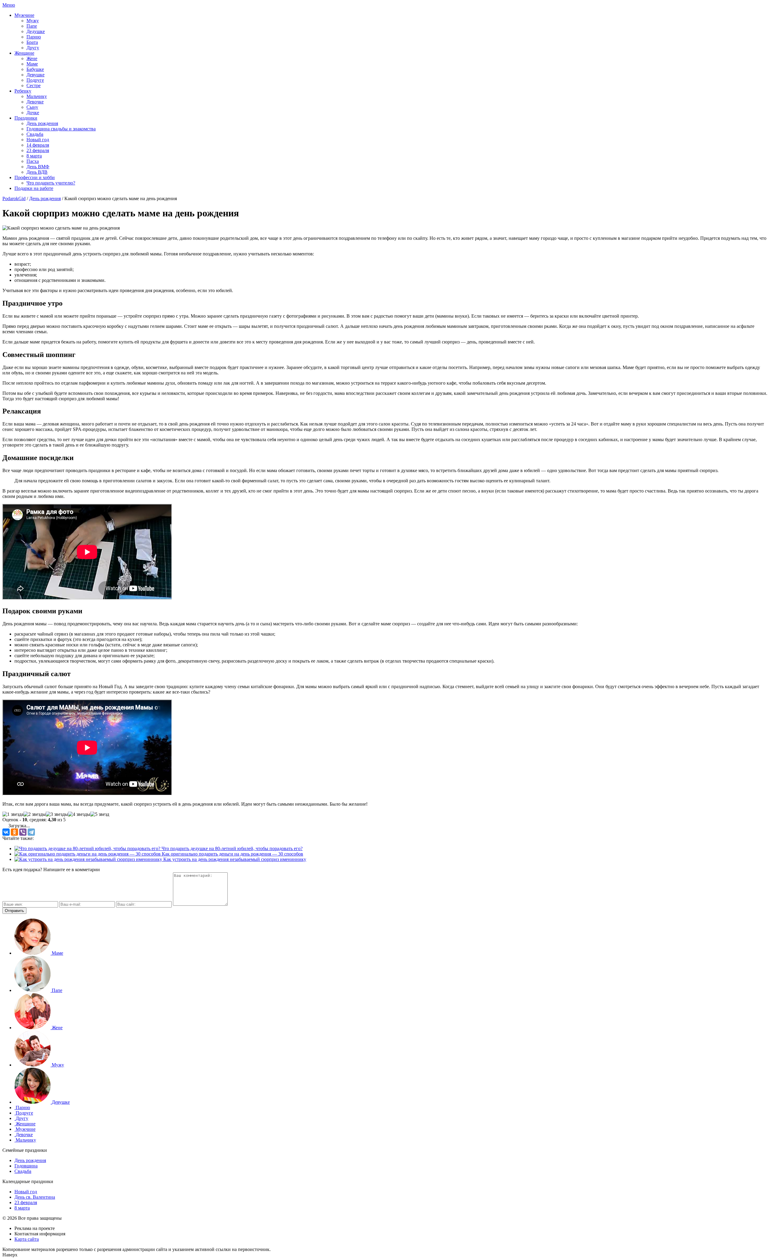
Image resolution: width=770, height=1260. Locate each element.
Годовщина (26, 1165)
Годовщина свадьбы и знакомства (61, 128)
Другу (32, 47)
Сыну (32, 107)
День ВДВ (37, 172)
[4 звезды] (79, 814)
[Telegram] (31, 832)
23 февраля (37, 150)
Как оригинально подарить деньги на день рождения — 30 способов (232, 853)
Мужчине (24, 15)
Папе (31, 26)
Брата (32, 42)
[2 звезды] (34, 814)
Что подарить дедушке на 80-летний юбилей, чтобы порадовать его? (231, 848)
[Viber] (22, 832)
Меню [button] (8, 5)
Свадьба (34, 134)
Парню (33, 36)
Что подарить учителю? (50, 182)
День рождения (42, 123)
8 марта (34, 155)
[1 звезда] (12, 814)
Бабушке (35, 69)
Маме (32, 63)
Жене (31, 58)
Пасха (32, 161)
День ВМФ (37, 166)
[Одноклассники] (14, 832)
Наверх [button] (9, 1254)
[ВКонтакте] (6, 832)
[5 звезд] (99, 814)
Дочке (32, 112)
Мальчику (36, 96)
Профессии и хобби (34, 177)
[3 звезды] (57, 814)
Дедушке (35, 31)
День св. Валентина (34, 1197)
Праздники (25, 118)
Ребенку (22, 90)
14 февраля (37, 145)
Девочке (35, 101)
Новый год (37, 139)
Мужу (32, 20)
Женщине (24, 53)
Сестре (33, 85)
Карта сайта (26, 1239)
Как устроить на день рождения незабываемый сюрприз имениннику (234, 859)
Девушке (35, 74)
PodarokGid (14, 198)
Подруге (35, 80)
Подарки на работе (33, 188)
